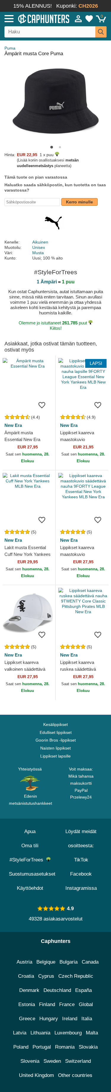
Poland (20, 1047)
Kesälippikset (55, 724)
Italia (86, 1018)
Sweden (52, 1061)
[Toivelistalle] (42, 405)
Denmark (29, 990)
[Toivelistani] (89, 18)
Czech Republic (75, 976)
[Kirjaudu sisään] (78, 18)
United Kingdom (36, 1075)
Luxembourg (68, 1033)
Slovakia (88, 1047)
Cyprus (46, 976)
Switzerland (78, 1061)
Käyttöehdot (30, 888)
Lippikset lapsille (55, 756)
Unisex (38, 247)
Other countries (75, 1075)
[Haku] (101, 31)
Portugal (42, 1047)
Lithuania (40, 1033)
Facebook (81, 874)
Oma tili (29, 845)
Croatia (26, 976)
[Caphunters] (32, 18)
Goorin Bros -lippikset (56, 740)
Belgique (45, 962)
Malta (92, 1033)
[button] (51, 147)
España (83, 990)
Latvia (19, 1033)
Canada (90, 962)
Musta (38, 252)
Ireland (69, 1018)
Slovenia (29, 1061)
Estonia (26, 1004)
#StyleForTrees (27, 860)
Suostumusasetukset (32, 874)
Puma (9, 48)
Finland (47, 1004)
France (67, 1004)
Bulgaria (68, 962)
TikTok (81, 860)
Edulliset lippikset (56, 732)
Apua (30, 831)
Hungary (48, 1018)
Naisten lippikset (55, 748)
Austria (24, 962)
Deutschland (57, 990)
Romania (65, 1047)
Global (86, 1004)
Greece (27, 1018)
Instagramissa (81, 888)
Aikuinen (40, 242)
